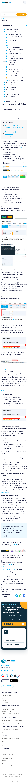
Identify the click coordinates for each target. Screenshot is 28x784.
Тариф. (20, 147)
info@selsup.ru (5, 665)
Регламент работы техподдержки (13, 74)
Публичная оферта (7, 758)
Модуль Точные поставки (13, 91)
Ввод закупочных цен (14, 56)
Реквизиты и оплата (7, 754)
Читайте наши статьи (8, 569)
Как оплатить (9, 134)
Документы (5, 756)
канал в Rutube (8, 575)
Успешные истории (7, 743)
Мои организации (13, 40)
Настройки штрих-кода (15, 67)
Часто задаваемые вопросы (14, 136)
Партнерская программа (8, 764)
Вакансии (4, 760)
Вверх (3, 183)
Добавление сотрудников (15, 69)
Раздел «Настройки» (14, 71)
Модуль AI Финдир (11, 89)
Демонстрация (7, 685)
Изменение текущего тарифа (14, 128)
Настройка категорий (14, 53)
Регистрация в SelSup (14, 34)
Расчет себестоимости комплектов (14, 61)
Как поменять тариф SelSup (16, 78)
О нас (3, 751)
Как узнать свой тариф (12, 125)
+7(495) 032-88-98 (7, 670)
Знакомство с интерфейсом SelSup (16, 37)
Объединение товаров (14, 47)
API (3, 745)
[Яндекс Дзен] (15, 676)
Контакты (4, 752)
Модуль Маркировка (12, 96)
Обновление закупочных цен (16, 58)
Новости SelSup (6, 740)
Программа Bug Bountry (8, 765)
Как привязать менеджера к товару (16, 50)
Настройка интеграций (15, 42)
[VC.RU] (11, 676)
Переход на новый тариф (13, 130)
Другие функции (11, 101)
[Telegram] (7, 676)
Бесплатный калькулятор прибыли (11, 738)
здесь (10, 591)
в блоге (10, 564)
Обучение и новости (7, 742)
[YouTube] (3, 676)
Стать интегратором (7, 762)
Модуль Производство (12, 94)
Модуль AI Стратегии (12, 87)
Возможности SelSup (12, 29)
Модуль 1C (9, 98)
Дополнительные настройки (16, 80)
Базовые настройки (11, 31)
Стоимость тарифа (11, 132)
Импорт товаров (13, 45)
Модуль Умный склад (12, 82)
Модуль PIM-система (12, 85)
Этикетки (11, 64)
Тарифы (15, 544)
